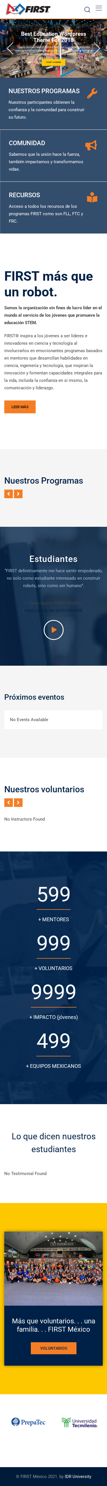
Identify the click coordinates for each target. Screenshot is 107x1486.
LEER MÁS (20, 407)
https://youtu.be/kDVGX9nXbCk (54, 610)
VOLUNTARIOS (53, 1348)
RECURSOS (24, 195)
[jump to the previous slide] (10, 48)
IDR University (78, 1476)
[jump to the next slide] (97, 48)
